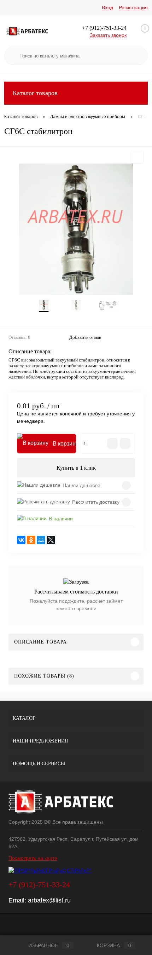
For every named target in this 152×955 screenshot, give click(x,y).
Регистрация (133, 7)
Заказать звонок (108, 35)
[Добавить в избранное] (137, 157)
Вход (107, 7)
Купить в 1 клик (76, 468)
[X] (51, 540)
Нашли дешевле (81, 485)
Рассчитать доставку (95, 502)
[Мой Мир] (41, 540)
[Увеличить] (76, 229)
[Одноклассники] (31, 540)
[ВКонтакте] (21, 540)
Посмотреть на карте (32, 858)
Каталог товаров (35, 92)
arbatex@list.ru (49, 900)
